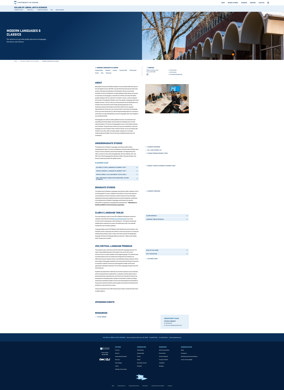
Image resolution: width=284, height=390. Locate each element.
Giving (138, 359)
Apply (113, 385)
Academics (244, 2)
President (139, 366)
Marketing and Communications (189, 356)
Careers (117, 353)
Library (117, 366)
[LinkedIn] (107, 359)
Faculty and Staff (163, 359)
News (182, 350)
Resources (30, 9)
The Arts (117, 350)
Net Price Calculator (164, 350)
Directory (117, 359)
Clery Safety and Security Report (157, 385)
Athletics (261, 2)
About (223, 2)
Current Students (163, 356)
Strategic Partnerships (121, 369)
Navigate (161, 366)
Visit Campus (140, 350)
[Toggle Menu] (268, 2)
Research (253, 2)
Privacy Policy (145, 385)
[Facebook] (100, 359)
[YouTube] (103, 359)
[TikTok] (109, 359)
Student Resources (121, 385)
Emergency (184, 353)
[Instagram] (147, 74)
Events (139, 356)
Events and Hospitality (186, 359)
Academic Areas (18, 9)
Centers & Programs (42, 9)
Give (52, 9)
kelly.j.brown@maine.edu (119, 219)
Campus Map (140, 353)
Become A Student (233, 2)
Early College (118, 363)
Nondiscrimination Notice (134, 385)
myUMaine (161, 363)
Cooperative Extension (121, 356)
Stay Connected (60, 9)
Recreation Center (142, 363)
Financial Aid (162, 353)
